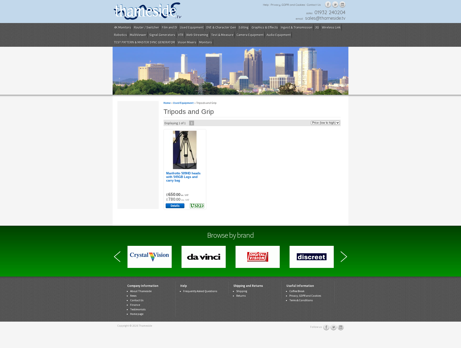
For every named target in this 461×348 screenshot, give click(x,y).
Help (266, 4)
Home (167, 103)
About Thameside (141, 291)
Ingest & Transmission (296, 27)
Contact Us (314, 4)
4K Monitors (122, 27)
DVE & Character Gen (221, 27)
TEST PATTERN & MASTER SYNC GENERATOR (144, 42)
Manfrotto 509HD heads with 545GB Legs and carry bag (183, 176)
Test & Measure (222, 35)
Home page (136, 314)
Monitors (205, 42)
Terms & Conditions (301, 300)
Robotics (120, 35)
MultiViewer (138, 35)
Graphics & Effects (265, 27)
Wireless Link (331, 27)
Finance (135, 305)
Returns (241, 295)
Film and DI (169, 27)
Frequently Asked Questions (200, 291)
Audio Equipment (279, 35)
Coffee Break (296, 291)
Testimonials (138, 309)
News (133, 295)
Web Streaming (197, 35)
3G (317, 27)
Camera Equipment (250, 35)
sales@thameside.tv (325, 18)
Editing (244, 27)
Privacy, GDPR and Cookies (288, 4)
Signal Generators (162, 35)
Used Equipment (192, 27)
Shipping (241, 291)
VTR (180, 35)
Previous (117, 256)
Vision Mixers (187, 42)
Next (344, 256)
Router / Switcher (146, 27)
